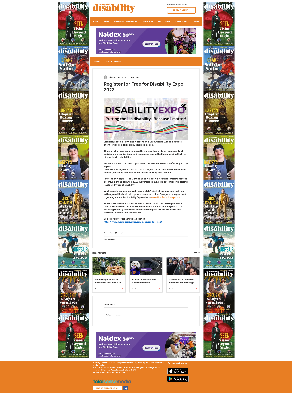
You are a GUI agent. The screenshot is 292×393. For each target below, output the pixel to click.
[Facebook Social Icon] (125, 388)
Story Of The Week (113, 62)
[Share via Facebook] (105, 233)
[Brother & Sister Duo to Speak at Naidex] (146, 266)
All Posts (96, 62)
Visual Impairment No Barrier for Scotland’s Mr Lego (108, 281)
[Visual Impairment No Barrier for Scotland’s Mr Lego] (109, 266)
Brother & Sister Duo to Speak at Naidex (144, 281)
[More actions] (186, 77)
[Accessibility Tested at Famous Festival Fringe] (183, 266)
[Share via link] (122, 233)
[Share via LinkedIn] (116, 233)
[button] (197, 62)
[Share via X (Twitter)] (110, 233)
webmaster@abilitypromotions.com (109, 372)
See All (197, 252)
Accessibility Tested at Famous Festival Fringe (181, 281)
